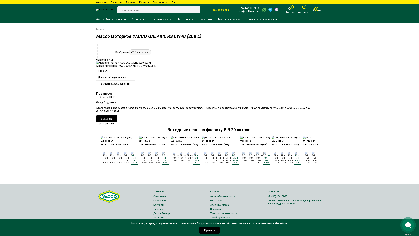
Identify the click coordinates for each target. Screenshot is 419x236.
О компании (117, 2)
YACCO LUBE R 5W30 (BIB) (153, 144)
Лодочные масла (161, 19)
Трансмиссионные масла (262, 19)
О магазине (102, 2)
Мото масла (186, 19)
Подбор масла (220, 9)
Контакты (144, 2)
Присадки (205, 19)
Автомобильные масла (111, 19)
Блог (174, 2)
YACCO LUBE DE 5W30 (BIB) (115, 144)
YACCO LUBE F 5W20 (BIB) (253, 144)
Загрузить (158, 217)
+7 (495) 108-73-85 (249, 8)
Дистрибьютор (160, 2)
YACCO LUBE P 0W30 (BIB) (184, 144)
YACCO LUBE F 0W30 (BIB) (285, 144)
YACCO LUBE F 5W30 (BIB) (215, 144)
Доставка (131, 2)
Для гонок (138, 19)
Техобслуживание (229, 19)
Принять (209, 230)
